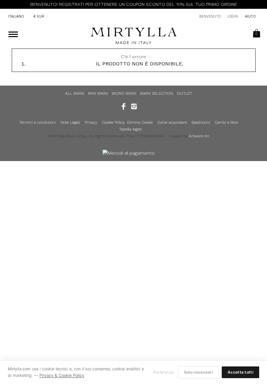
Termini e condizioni (37, 122)
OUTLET (184, 93)
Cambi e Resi (226, 122)
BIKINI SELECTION (156, 93)
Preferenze (163, 372)
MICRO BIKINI (124, 93)
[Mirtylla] (133, 34)
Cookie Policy (113, 122)
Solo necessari (198, 372)
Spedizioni (200, 122)
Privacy (91, 122)
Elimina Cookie (140, 122)
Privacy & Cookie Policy (61, 375)
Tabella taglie (130, 129)
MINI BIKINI (98, 93)
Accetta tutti (240, 372)
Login (233, 16)
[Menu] (13, 35)
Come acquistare (172, 122)
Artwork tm (199, 136)
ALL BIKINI (74, 93)
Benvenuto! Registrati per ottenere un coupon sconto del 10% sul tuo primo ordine (133, 4)
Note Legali (70, 122)
